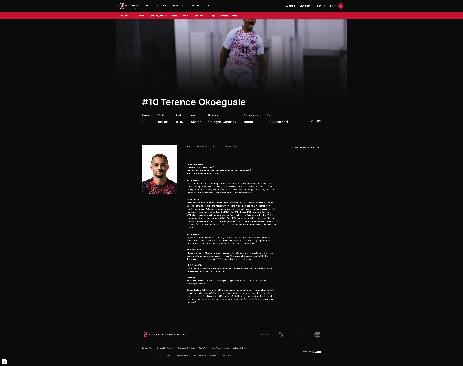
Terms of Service (164, 355)
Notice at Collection (240, 348)
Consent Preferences (165, 348)
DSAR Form (203, 348)
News (185, 15)
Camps (212, 15)
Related (201, 146)
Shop (317, 7)
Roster (141, 15)
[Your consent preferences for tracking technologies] (4, 361)
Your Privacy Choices (220, 348)
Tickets (147, 6)
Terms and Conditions (186, 348)
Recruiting (177, 6)
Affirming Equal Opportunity (205, 355)
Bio (189, 146)
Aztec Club (193, 6)
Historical (230, 146)
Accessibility (227, 355)
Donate (224, 15)
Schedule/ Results (158, 15)
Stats (174, 15)
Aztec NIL (161, 6)
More (234, 15)
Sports (135, 6)
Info (207, 6)
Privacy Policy (147, 348)
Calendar (331, 6)
